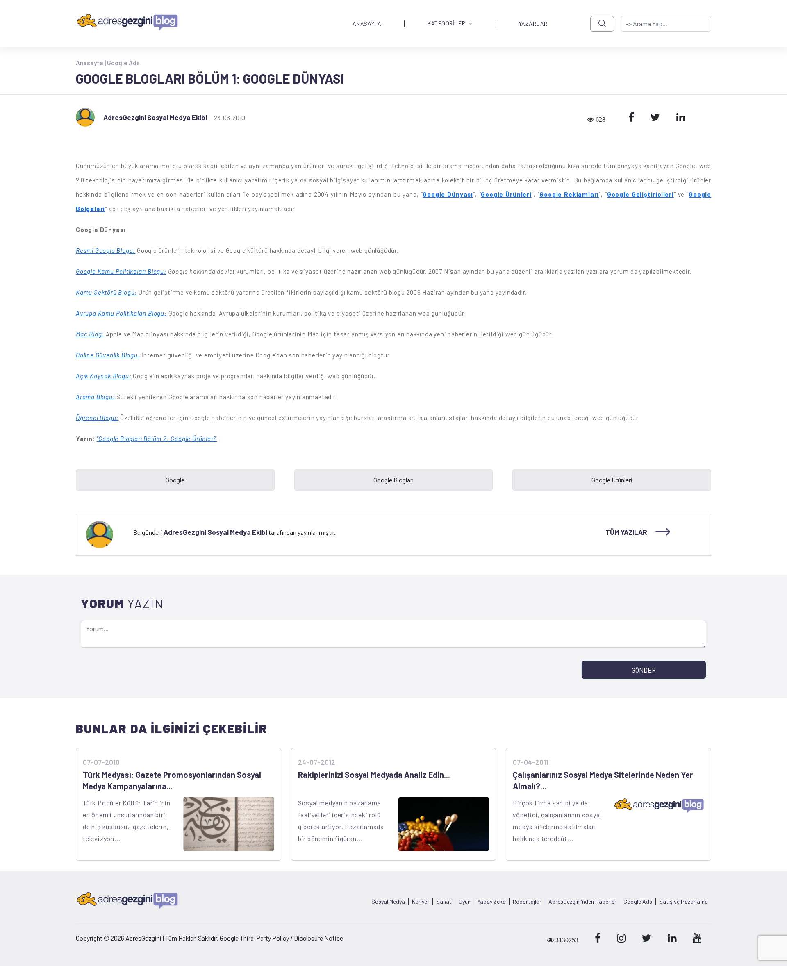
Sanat (444, 901)
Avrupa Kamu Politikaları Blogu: (121, 313)
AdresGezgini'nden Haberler (582, 901)
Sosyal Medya (388, 901)
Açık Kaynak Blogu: (103, 376)
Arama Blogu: (95, 396)
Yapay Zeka (492, 901)
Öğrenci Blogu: (97, 417)
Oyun (465, 901)
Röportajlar (527, 901)
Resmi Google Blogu (104, 250)
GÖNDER (644, 670)
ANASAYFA (367, 23)
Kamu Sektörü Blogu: (106, 292)
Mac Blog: (90, 334)
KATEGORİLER (446, 23)
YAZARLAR (533, 23)
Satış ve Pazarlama (683, 901)
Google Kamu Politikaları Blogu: (121, 271)
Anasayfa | (91, 62)
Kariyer (420, 901)
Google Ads (123, 62)
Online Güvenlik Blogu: (108, 355)
